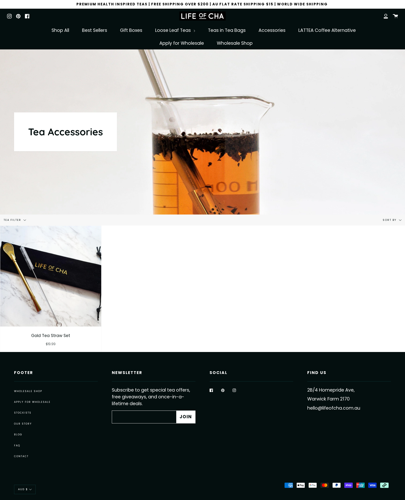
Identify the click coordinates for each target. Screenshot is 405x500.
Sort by (390, 220)
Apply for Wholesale (181, 43)
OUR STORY (23, 424)
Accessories (272, 30)
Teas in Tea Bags (227, 30)
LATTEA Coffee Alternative (327, 30)
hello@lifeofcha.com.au (333, 408)
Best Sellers (94, 30)
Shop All (60, 30)
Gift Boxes (131, 30)
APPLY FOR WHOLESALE (32, 402)
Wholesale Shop (235, 43)
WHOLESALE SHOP (28, 391)
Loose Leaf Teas (173, 30)
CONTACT (21, 456)
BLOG (18, 434)
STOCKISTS (22, 413)
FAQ (17, 445)
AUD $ (23, 489)
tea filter (13, 220)
